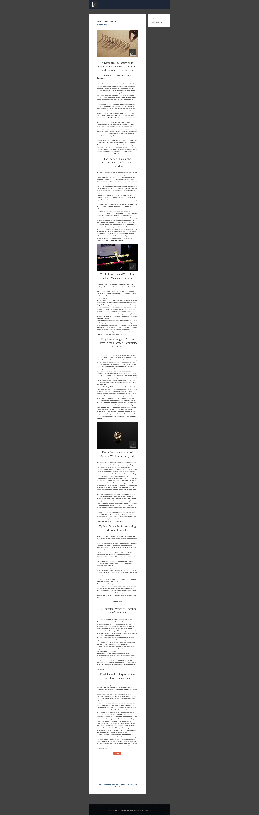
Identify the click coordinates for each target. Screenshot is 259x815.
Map (151, 810)
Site (148, 810)
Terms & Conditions (141, 810)
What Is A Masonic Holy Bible (138, 798)
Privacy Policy (132, 810)
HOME (117, 753)
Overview (122, 784)
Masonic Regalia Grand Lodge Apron (109, 784)
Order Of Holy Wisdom (95, 798)
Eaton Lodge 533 (122, 810)
